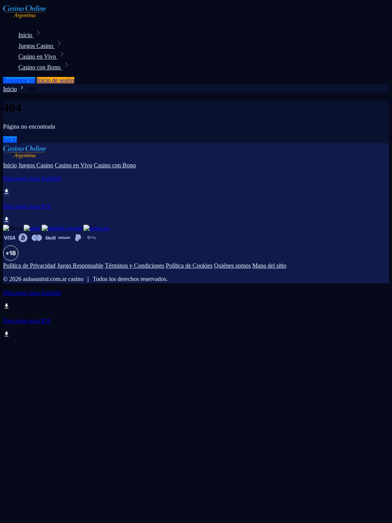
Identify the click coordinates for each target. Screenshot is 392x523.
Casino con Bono (40, 67)
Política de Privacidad (29, 265)
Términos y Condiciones (134, 265)
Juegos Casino (36, 45)
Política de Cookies (189, 265)
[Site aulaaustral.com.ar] (29, 18)
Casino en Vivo (37, 56)
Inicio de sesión (55, 80)
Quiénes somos (232, 265)
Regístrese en (19, 80)
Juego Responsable (80, 265)
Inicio (26, 35)
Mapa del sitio (269, 265)
